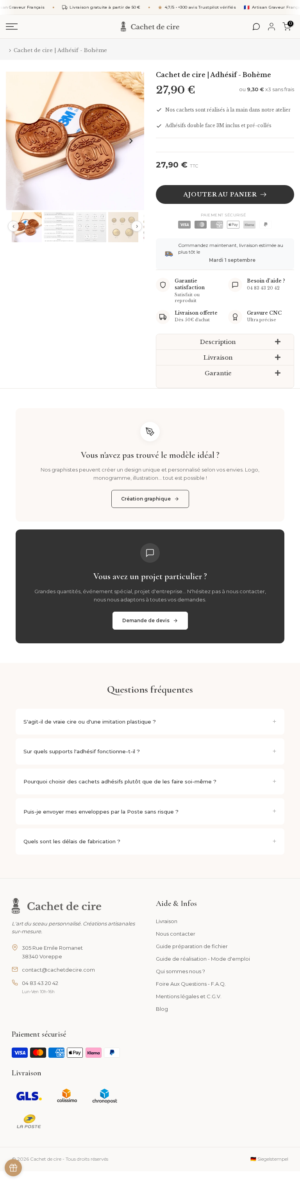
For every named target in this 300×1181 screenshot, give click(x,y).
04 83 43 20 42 (40, 983)
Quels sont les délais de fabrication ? (71, 841)
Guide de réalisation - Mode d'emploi (203, 959)
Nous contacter (175, 934)
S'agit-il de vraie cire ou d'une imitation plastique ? (89, 721)
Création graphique (146, 499)
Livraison (166, 921)
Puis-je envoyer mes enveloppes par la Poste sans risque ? (101, 811)
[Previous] (19, 141)
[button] (225, 342)
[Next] (130, 141)
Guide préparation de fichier (192, 946)
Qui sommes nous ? (180, 971)
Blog (162, 1009)
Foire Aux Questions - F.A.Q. (191, 984)
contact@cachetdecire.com (58, 970)
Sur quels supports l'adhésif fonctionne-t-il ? (81, 751)
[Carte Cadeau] (13, 1167)
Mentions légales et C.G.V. (188, 996)
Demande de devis (146, 620)
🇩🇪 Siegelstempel (269, 1159)
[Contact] (256, 26)
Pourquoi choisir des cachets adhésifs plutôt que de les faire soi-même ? (119, 781)
